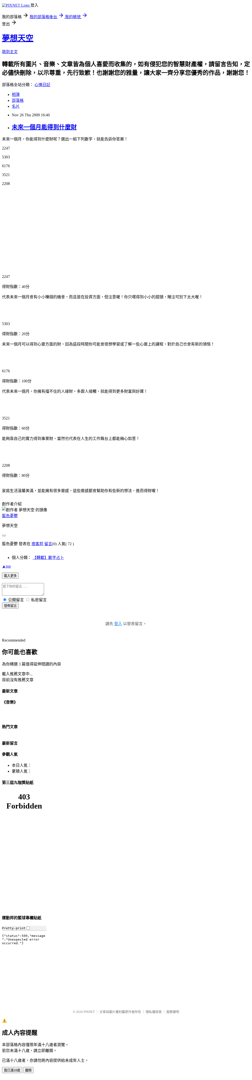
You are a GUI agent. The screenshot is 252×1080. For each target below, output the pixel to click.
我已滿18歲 (12, 1070)
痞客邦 (37, 544)
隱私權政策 (154, 1012)
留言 (48, 544)
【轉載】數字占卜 (48, 557)
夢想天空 (17, 38)
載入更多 (10, 576)
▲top (6, 566)
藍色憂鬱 (10, 516)
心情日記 (42, 85)
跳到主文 (10, 52)
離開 (28, 1070)
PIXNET (89, 1012)
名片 (16, 106)
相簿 (16, 94)
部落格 (18, 100)
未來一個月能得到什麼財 (44, 127)
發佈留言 (10, 606)
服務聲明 (172, 1012)
